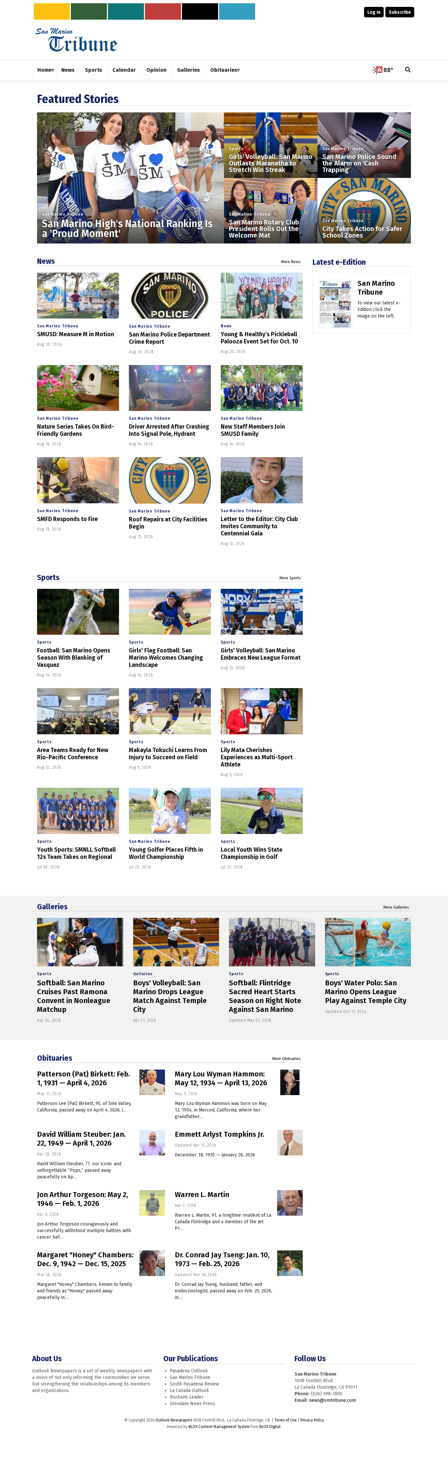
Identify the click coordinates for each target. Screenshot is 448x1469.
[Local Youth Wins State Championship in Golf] (262, 811)
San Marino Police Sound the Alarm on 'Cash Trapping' (359, 163)
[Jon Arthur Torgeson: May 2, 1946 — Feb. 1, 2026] (152, 1203)
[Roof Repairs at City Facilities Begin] (170, 480)
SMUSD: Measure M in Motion (75, 334)
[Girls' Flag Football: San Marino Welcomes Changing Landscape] (170, 612)
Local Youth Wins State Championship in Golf (251, 853)
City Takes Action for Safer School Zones (362, 232)
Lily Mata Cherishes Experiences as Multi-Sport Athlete (257, 757)
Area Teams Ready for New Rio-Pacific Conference (72, 753)
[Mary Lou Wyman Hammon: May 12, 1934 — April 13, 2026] (290, 1082)
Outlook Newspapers (173, 1420)
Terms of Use (286, 1420)
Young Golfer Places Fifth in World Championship (166, 853)
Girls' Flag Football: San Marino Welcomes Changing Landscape (166, 657)
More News (291, 262)
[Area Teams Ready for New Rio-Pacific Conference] (78, 711)
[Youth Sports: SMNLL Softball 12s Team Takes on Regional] (78, 811)
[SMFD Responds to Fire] (78, 480)
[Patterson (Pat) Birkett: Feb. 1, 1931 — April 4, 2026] (152, 1082)
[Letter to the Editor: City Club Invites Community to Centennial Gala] (262, 480)
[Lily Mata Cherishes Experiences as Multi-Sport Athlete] (262, 711)
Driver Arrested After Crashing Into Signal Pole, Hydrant (169, 430)
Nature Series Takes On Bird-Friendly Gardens (75, 430)
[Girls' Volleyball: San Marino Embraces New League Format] (262, 612)
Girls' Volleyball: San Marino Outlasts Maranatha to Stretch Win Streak (271, 163)
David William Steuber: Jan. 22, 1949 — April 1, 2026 (81, 1139)
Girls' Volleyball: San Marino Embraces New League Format (260, 654)
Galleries (52, 906)
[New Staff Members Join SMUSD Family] (262, 388)
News (46, 261)
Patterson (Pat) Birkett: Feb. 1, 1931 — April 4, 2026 (83, 1078)
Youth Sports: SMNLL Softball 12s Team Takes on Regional (76, 853)
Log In (373, 12)
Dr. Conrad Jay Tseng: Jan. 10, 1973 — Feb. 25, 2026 (222, 1259)
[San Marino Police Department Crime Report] (170, 296)
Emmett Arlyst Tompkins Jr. (219, 1134)
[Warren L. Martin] (290, 1203)
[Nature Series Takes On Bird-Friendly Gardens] (78, 388)
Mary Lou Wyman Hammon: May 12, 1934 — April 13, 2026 (221, 1078)
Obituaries (54, 1058)
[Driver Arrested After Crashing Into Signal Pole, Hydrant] (170, 388)
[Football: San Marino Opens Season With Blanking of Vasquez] (78, 612)
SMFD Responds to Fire (67, 519)
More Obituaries (286, 1058)
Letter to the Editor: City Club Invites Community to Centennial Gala (259, 526)
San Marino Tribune (62, 214)
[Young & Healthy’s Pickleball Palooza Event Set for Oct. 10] (262, 296)
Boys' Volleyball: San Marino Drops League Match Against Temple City (170, 996)
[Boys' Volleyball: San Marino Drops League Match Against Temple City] (176, 942)
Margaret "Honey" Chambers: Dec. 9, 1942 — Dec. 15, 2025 (85, 1259)
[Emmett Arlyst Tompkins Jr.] (290, 1142)
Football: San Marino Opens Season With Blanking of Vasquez (73, 657)
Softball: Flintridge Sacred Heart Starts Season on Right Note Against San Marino (265, 996)
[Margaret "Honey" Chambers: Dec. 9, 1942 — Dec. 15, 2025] (152, 1263)
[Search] (408, 70)
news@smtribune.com (332, 1400)
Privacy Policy (312, 1420)
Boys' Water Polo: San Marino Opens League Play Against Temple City (365, 991)
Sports (236, 148)
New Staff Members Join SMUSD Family (253, 430)
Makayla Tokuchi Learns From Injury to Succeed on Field (168, 753)
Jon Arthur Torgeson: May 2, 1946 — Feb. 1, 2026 (82, 1199)
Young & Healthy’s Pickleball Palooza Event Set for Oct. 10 (259, 338)
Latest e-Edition (339, 262)
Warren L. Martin (202, 1194)
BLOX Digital (269, 1426)
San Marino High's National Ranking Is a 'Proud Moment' (127, 229)
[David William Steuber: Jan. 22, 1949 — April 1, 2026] (152, 1142)
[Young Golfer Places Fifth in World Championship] (170, 811)
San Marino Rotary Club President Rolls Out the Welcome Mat (264, 228)
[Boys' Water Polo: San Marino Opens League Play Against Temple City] (368, 942)
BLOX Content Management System (219, 1426)
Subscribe (400, 12)
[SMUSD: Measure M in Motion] (78, 296)
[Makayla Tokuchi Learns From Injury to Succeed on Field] (170, 711)
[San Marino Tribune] (335, 306)
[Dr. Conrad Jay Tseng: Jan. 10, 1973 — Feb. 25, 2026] (290, 1263)
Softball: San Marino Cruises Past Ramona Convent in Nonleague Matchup (73, 996)
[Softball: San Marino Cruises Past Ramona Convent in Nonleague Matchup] (80, 942)
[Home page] (76, 39)
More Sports (290, 578)
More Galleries (396, 907)
